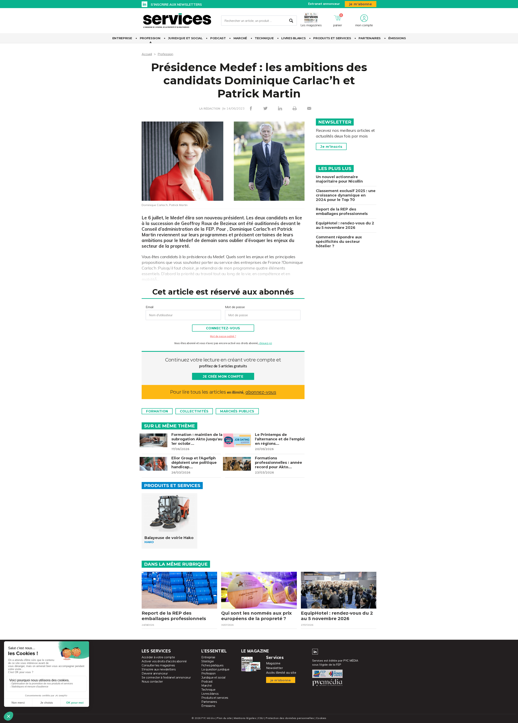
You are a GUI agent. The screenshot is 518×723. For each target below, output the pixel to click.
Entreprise (122, 38)
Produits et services (332, 38)
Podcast (218, 38)
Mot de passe (235, 307)
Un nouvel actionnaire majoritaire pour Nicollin (339, 179)
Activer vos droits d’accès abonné (164, 661)
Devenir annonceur (155, 673)
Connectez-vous (223, 328)
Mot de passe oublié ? (223, 336)
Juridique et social (185, 38)
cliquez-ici (265, 343)
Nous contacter (152, 681)
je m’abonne (360, 4)
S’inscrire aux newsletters (176, 4)
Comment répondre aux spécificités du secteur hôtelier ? (339, 241)
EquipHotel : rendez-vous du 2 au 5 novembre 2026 (345, 225)
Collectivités (194, 411)
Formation (157, 411)
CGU (260, 718)
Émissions (397, 38)
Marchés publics (237, 411)
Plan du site (224, 718)
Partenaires (370, 38)
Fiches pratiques (212, 665)
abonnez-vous (260, 392)
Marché (240, 38)
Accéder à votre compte (158, 657)
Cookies (321, 718)
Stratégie (207, 661)
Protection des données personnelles (290, 718)
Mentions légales (245, 718)
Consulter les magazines (158, 665)
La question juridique (215, 669)
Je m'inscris (331, 147)
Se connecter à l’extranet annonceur (166, 677)
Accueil (147, 54)
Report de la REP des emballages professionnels (342, 211)
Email (149, 307)
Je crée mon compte (223, 376)
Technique (264, 38)
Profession (150, 38)
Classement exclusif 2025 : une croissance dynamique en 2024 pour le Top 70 (346, 195)
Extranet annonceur (324, 4)
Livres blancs (293, 38)
